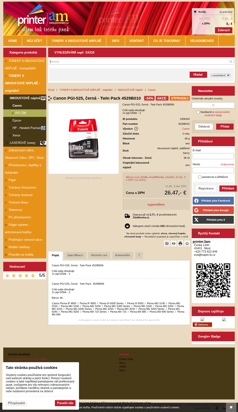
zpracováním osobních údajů (217, 114)
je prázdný (226, 11)
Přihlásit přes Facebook (215, 200)
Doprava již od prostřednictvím (155, 216)
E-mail (197, 150)
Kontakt (124, 354)
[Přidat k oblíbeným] (187, 243)
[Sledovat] (173, 243)
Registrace (206, 188)
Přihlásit (228, 188)
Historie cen (99, 255)
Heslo (196, 164)
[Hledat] (231, 62)
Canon (186, 128)
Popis (55, 255)
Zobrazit (224, 30)
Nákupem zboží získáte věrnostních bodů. (159, 226)
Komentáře (122, 255)
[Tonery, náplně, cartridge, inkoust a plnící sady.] (90, 18)
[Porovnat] (167, 243)
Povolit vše (65, 403)
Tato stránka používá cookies (31, 368)
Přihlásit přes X (216, 219)
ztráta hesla (227, 164)
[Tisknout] (180, 243)
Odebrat (204, 126)
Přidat (225, 126)
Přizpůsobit (16, 403)
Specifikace (75, 255)
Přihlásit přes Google (216, 210)
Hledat (198, 74)
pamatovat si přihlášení (214, 177)
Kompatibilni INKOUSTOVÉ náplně (27, 359)
